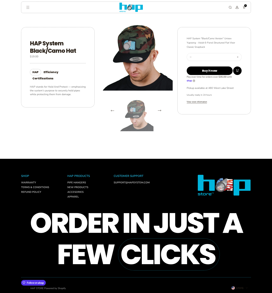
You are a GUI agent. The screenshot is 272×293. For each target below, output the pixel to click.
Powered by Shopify (55, 288)
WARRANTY (28, 182)
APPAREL (73, 196)
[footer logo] (224, 185)
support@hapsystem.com (132, 182)
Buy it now (209, 71)
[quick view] (237, 70)
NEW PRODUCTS (77, 187)
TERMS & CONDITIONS (35, 187)
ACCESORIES (75, 192)
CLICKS (167, 254)
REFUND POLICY (31, 192)
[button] (27, 7)
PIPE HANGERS (76, 182)
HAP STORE (37, 288)
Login (41, 71)
